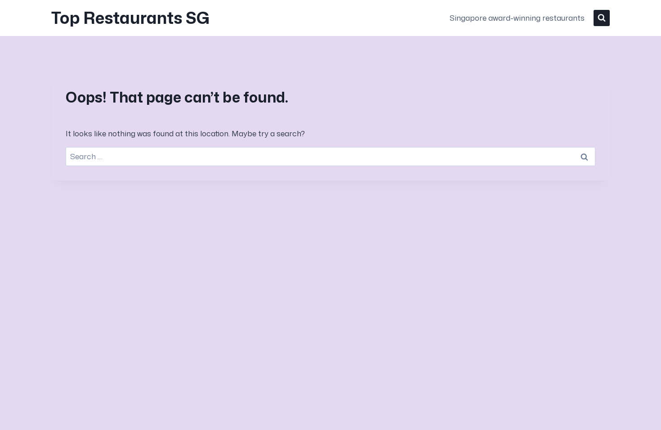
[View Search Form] (602, 18)
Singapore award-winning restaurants (517, 17)
